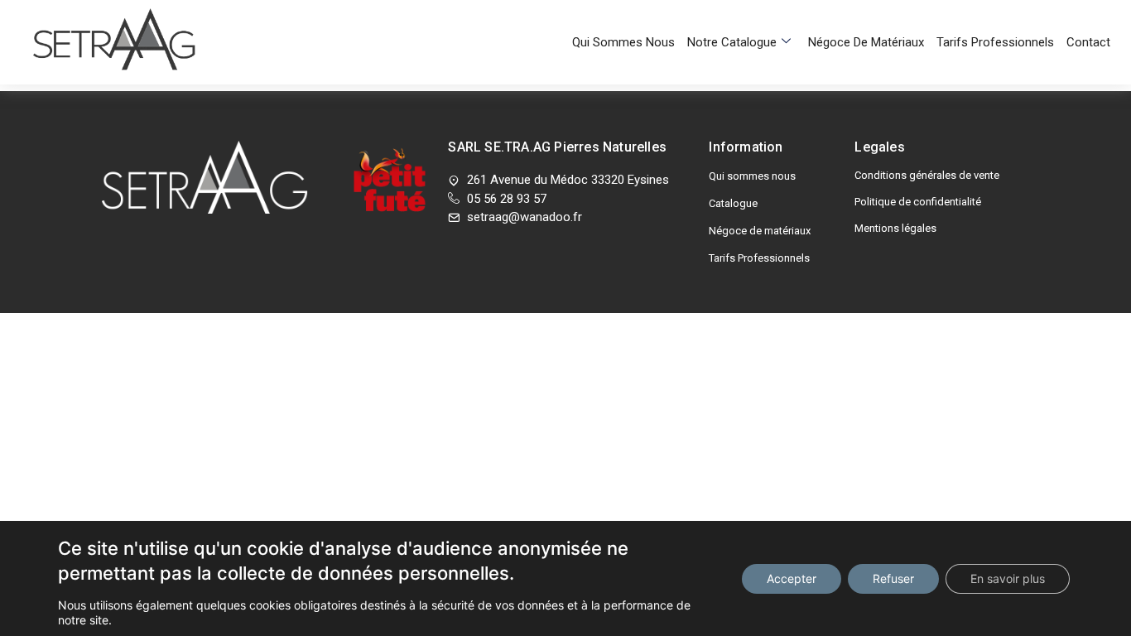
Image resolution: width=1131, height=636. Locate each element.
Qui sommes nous (623, 42)
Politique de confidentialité (917, 201)
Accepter (791, 578)
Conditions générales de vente (926, 175)
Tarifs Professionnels (995, 42)
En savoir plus (1007, 578)
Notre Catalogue (732, 42)
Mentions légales (895, 228)
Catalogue (733, 203)
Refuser (893, 578)
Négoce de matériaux (866, 42)
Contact (1088, 42)
